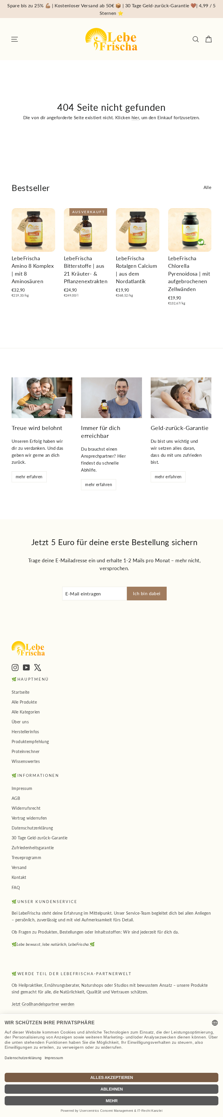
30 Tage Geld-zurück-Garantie (40, 837)
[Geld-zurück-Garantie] (181, 397)
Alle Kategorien (26, 711)
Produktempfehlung (30, 741)
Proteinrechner (25, 751)
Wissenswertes (26, 761)
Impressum (22, 788)
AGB (16, 798)
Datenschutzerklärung (32, 827)
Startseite (21, 692)
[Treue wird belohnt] (42, 397)
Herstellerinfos (25, 731)
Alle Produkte (24, 702)
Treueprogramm (26, 857)
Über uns (20, 721)
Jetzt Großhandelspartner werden (43, 1004)
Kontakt (19, 877)
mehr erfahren (29, 476)
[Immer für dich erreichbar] (111, 397)
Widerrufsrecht (26, 808)
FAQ (16, 887)
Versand (19, 867)
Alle (208, 187)
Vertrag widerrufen (29, 818)
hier (135, 117)
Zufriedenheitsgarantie (33, 847)
